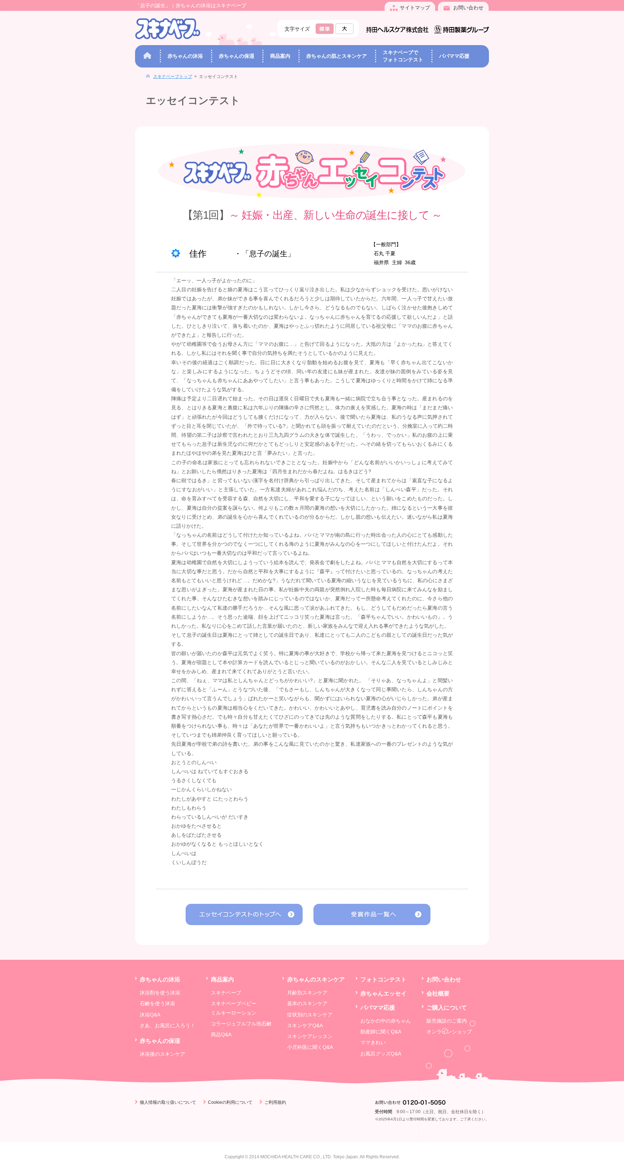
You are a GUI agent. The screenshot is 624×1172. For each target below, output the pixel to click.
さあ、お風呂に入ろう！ (167, 1025)
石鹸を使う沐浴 (157, 1003)
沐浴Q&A (150, 1015)
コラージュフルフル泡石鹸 (241, 1024)
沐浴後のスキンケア (162, 1054)
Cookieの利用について (230, 1102)
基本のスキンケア (307, 1003)
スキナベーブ (226, 992)
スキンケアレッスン (310, 1036)
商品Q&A (221, 1034)
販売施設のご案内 (446, 1021)
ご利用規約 (275, 1102)
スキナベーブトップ (172, 76)
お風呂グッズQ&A (380, 1053)
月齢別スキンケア (307, 992)
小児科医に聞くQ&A (310, 1047)
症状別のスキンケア (310, 1015)
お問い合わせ (443, 979)
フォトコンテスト (383, 979)
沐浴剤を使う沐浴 (160, 992)
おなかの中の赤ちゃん (385, 1021)
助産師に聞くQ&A (380, 1031)
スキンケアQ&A (305, 1025)
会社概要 (438, 993)
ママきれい (373, 1042)
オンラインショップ (449, 1031)
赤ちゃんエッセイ (383, 993)
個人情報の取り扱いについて (168, 1102)
